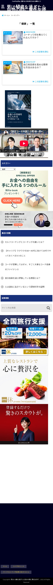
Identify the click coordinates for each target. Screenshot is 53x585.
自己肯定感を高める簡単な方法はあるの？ (35, 66)
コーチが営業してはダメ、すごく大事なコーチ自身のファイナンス (27, 267)
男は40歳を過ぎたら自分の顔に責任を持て (26, 9)
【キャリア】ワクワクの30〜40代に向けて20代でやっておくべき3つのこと (28, 253)
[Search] (48, 308)
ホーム (5, 566)
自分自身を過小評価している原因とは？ (22, 278)
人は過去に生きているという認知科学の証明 (24, 287)
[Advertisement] (26, 471)
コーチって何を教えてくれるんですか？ (35, 36)
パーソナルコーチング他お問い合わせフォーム (16, 572)
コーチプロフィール (18, 566)
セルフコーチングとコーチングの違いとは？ (24, 242)
